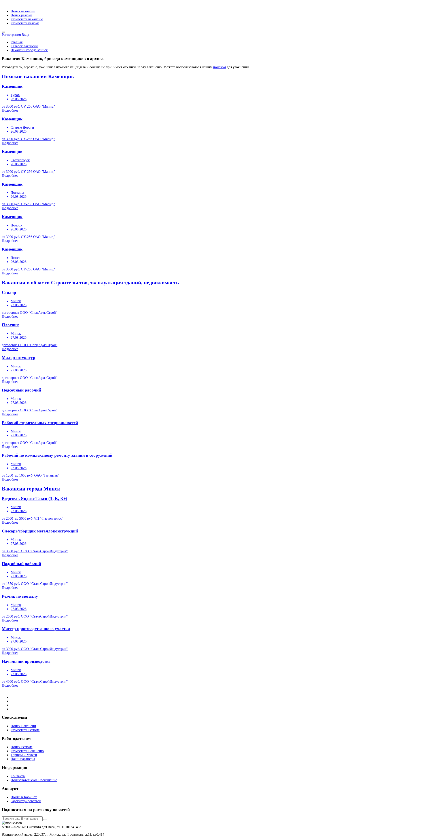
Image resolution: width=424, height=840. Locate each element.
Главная (17, 42)
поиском (219, 67)
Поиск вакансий (23, 11)
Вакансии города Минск (29, 50)
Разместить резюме (25, 23)
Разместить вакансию (27, 19)
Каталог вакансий (24, 46)
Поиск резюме (21, 15)
